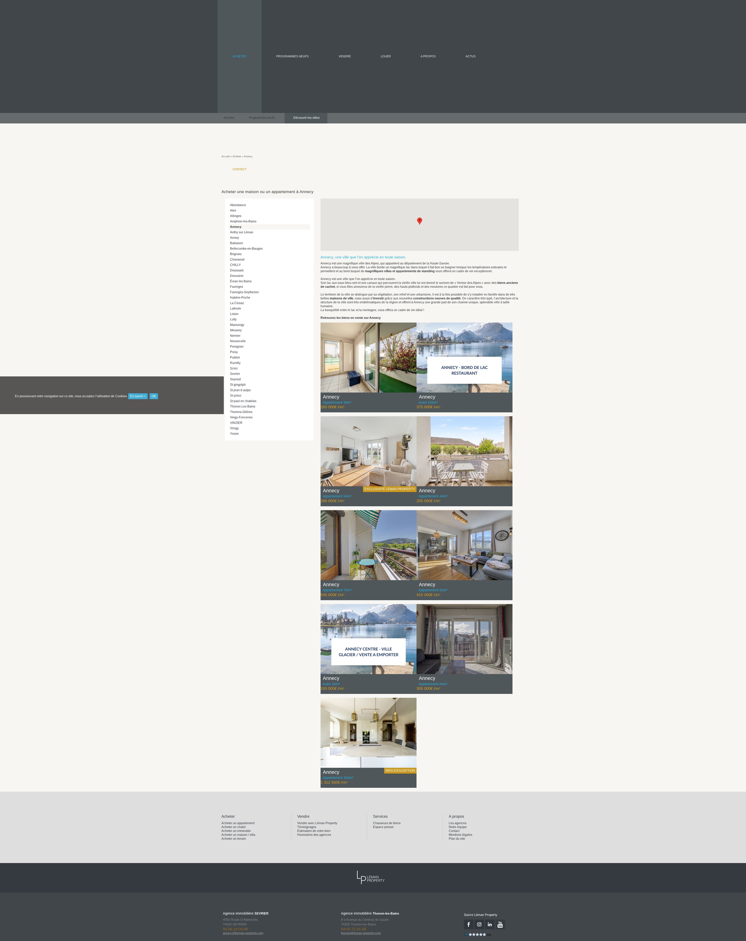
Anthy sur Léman (241, 232)
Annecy (235, 226)
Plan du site (457, 838)
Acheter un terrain (233, 838)
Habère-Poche (240, 297)
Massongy (237, 324)
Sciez (234, 368)
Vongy (234, 428)
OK (154, 396)
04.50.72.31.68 (242, 929)
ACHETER (240, 56)
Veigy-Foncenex (241, 417)
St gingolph (238, 384)
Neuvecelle (238, 341)
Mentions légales (460, 834)
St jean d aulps (240, 390)
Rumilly (235, 363)
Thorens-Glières (241, 412)
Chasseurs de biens (387, 823)
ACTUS (471, 56)
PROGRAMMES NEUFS (292, 56)
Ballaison (236, 243)
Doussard (236, 270)
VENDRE (345, 56)
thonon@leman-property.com (250, 933)
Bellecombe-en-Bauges (246, 248)
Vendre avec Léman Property (317, 823)
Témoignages (306, 827)
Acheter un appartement (237, 823)
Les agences (457, 823)
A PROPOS (428, 56)
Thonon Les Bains (242, 406)
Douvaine (236, 275)
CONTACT (240, 169)
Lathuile (235, 308)
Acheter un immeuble (236, 831)
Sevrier (235, 373)
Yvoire (234, 433)
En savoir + (138, 396)
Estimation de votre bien (313, 831)
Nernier (235, 335)
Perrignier (237, 346)
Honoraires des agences (314, 834)
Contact (454, 831)
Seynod (235, 379)
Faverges (236, 286)
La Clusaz (237, 303)
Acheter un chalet (233, 827)
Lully (233, 319)
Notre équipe (458, 827)
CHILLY (235, 265)
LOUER (386, 56)
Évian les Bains (241, 281)
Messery (236, 330)
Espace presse (383, 827)
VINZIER (236, 422)
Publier (235, 357)
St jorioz (235, 395)
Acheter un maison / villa (238, 834)
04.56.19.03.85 (360, 929)
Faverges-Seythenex (244, 292)
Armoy (234, 237)
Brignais (235, 254)
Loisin (234, 314)
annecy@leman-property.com (368, 933)
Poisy (234, 352)
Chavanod (237, 259)
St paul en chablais (243, 401)
